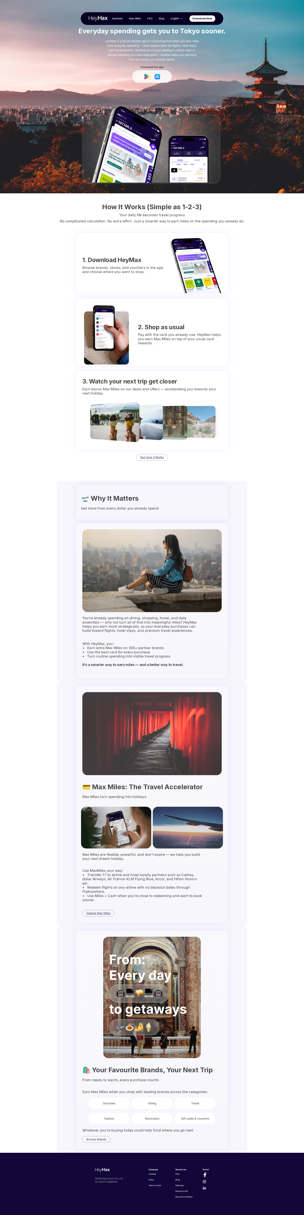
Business (117, 18)
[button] (176, 18)
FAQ (149, 18)
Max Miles (135, 18)
